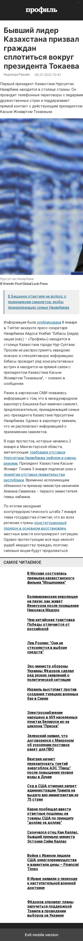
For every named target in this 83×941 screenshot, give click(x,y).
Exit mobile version (41, 934)
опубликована (49, 322)
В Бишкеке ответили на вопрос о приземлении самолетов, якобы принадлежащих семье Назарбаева (38, 302)
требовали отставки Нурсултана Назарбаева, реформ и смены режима (40, 458)
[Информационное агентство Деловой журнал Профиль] (41, 10)
